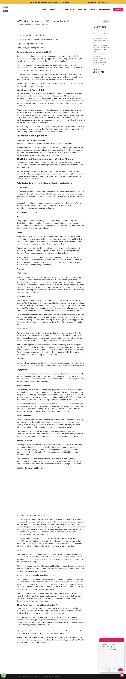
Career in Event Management (40, 24)
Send (120, 670)
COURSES (53, 9)
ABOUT (44, 9)
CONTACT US (93, 9)
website (22, 642)
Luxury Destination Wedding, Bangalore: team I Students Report (101, 40)
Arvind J (20, 24)
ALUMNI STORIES (104, 9)
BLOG (74, 9)
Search (106, 21)
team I (65, 637)
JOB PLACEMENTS (65, 9)
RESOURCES (82, 9)
